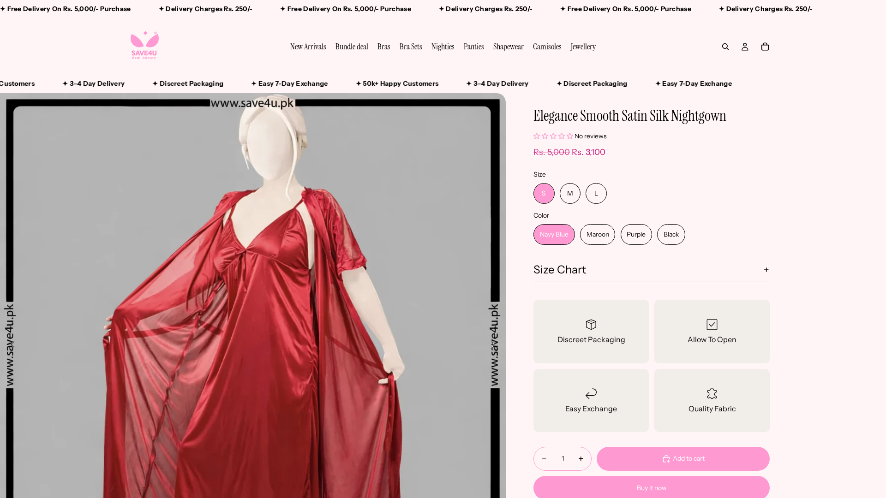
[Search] (725, 46)
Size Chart (559, 269)
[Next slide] (495, 346)
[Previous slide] (10, 346)
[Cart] (765, 46)
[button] (553, 136)
